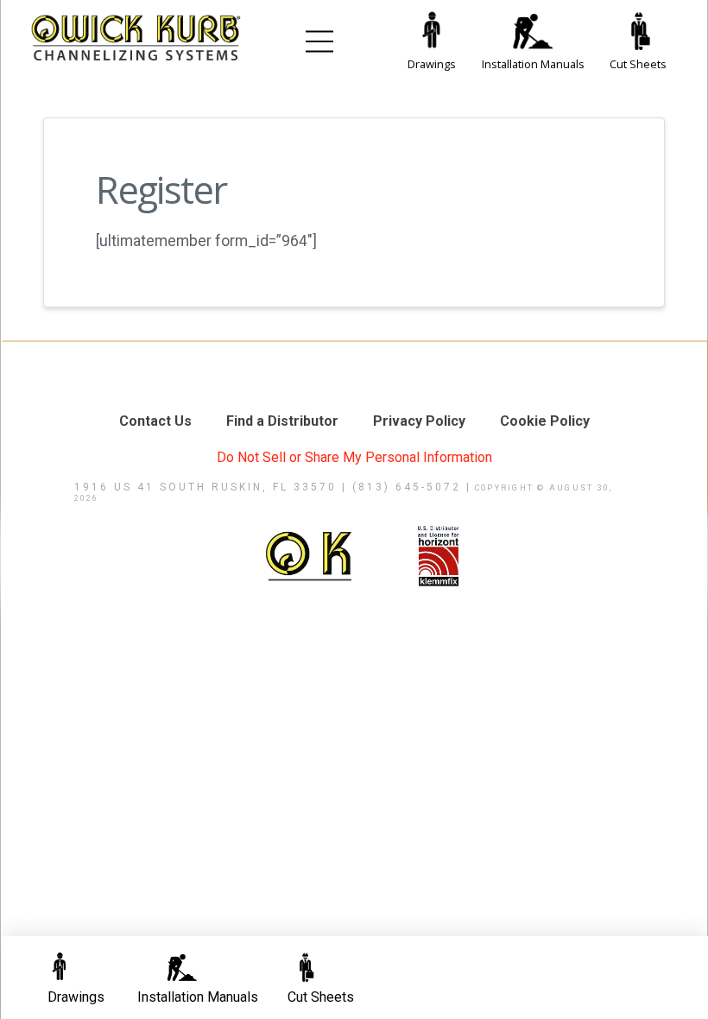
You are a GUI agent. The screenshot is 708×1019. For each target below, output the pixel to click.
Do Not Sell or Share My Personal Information (354, 457)
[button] (319, 41)
